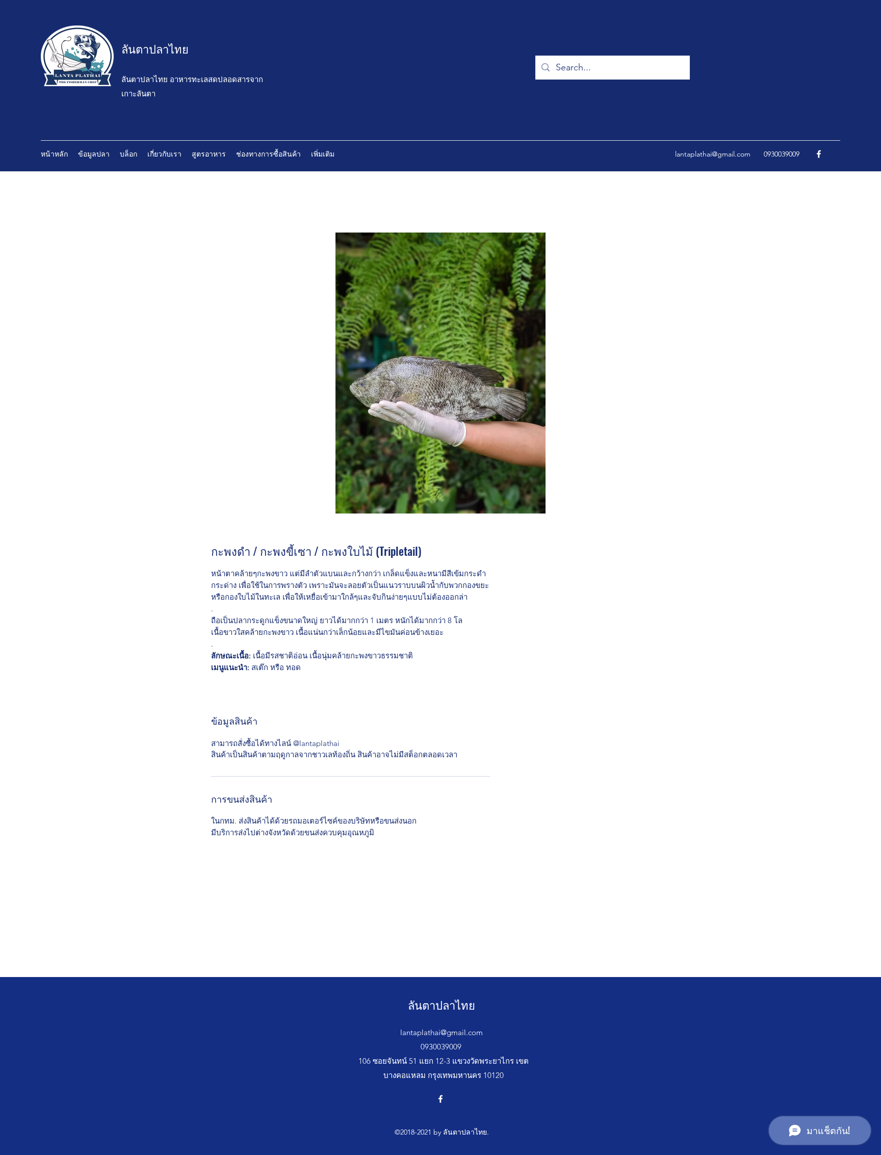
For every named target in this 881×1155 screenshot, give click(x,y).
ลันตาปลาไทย (155, 48)
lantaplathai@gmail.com (712, 154)
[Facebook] (819, 154)
